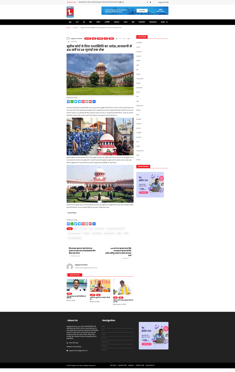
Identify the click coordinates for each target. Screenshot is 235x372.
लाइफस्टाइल (153, 22)
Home (68, 28)
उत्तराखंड (138, 56)
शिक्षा (90, 22)
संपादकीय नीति (122, 365)
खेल (137, 70)
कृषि (133, 22)
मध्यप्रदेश (138, 119)
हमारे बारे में (113, 365)
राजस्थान (138, 137)
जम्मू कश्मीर (139, 79)
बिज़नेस (138, 110)
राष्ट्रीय (111, 38)
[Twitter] (150, 2)
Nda (90, 229)
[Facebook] (147, 2)
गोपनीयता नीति (140, 365)
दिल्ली (138, 92)
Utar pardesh (99, 229)
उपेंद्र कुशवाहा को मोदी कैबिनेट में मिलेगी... (76, 297)
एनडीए (119, 233)
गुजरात (138, 74)
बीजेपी (126, 233)
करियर (98, 22)
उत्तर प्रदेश (87, 38)
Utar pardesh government (115, 229)
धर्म (84, 22)
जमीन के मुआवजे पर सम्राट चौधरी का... (100, 298)
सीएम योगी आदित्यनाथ (74, 238)
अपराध (125, 22)
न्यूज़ (70, 22)
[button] (121, 2)
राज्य (77, 22)
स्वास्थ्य (163, 22)
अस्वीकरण (131, 365)
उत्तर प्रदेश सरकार (109, 233)
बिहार (121, 297)
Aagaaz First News (76, 38)
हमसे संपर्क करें (150, 365)
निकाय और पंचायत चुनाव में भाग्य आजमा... (123, 301)
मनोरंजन (116, 22)
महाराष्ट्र (138, 128)
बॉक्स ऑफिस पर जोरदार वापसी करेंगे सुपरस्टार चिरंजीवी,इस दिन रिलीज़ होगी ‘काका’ (100, 2)
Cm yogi (83, 229)
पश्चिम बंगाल (139, 106)
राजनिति (107, 22)
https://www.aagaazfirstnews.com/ (86, 268)
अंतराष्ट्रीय (139, 43)
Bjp (76, 229)
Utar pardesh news (74, 233)
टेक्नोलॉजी (142, 22)
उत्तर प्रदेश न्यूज (97, 233)
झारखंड (138, 83)
